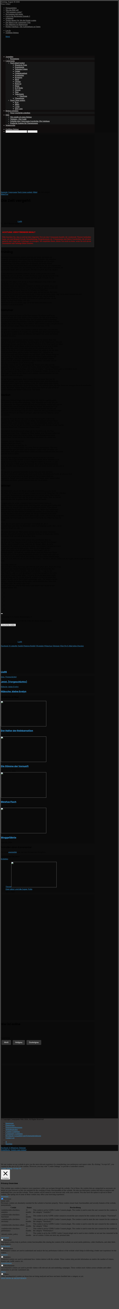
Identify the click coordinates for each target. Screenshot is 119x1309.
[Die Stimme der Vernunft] (23, 761)
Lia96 (20, 221)
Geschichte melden (8, 625)
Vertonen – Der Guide (18, 119)
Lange (17, 107)
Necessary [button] (4, 1197)
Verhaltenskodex (12, 1129)
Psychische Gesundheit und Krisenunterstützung (23, 1136)
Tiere (17, 92)
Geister (17, 71)
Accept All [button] (17, 1168)
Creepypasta (10, 61)
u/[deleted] (9, 18)
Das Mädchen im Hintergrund (17, 25)
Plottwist (18, 84)
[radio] (50, 592)
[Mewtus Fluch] (23, 797)
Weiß (6, 1042)
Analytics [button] (4, 1255)
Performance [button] (5, 1246)
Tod (6, 194)
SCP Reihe (19, 88)
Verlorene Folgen (21, 69)
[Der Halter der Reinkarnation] (23, 726)
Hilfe (7, 115)
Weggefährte (8, 837)
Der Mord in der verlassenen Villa (18, 22)
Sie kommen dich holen (14, 14)
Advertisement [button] (6, 1263)
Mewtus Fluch (8, 801)
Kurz (17, 102)
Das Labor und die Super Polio (19, 889)
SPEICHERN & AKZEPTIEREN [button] (13, 1278)
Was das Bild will (12, 10)
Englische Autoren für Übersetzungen (24, 123)
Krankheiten (19, 75)
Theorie (18, 90)
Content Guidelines (13, 1132)
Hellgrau (18, 1042)
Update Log (10, 1138)
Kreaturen (18, 77)
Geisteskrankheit (21, 73)
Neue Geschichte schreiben (20, 113)
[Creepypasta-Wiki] (36, 53)
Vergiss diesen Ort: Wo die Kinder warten (21, 20)
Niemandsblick (11, 8)
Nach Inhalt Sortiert (17, 63)
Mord (17, 80)
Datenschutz (10, 1125)
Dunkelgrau (34, 1042)
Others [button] (3, 1272)
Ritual (17, 86)
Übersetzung (19, 98)
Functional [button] (5, 1238)
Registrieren (14, 59)
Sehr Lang (19, 109)
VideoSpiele (19, 94)
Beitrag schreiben (12, 111)
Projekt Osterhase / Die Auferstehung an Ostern (23, 27)
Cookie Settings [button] (7, 1168)
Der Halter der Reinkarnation (17, 730)
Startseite (4, 192)
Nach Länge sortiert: (17, 100)
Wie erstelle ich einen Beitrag (21, 117)
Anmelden (9, 57)
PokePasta (23, 96)
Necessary (7, 1199)
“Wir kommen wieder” (14, 12)
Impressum (10, 1123)
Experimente (19, 67)
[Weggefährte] (23, 833)
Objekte (18, 82)
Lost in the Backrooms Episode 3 (18, 16)
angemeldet (12, 852)
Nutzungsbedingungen (14, 1127)
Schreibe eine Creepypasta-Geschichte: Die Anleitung (30, 121)
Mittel (17, 104)
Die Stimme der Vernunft (15, 766)
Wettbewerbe (10, 125)
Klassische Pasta (21, 65)
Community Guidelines (14, 1134)
